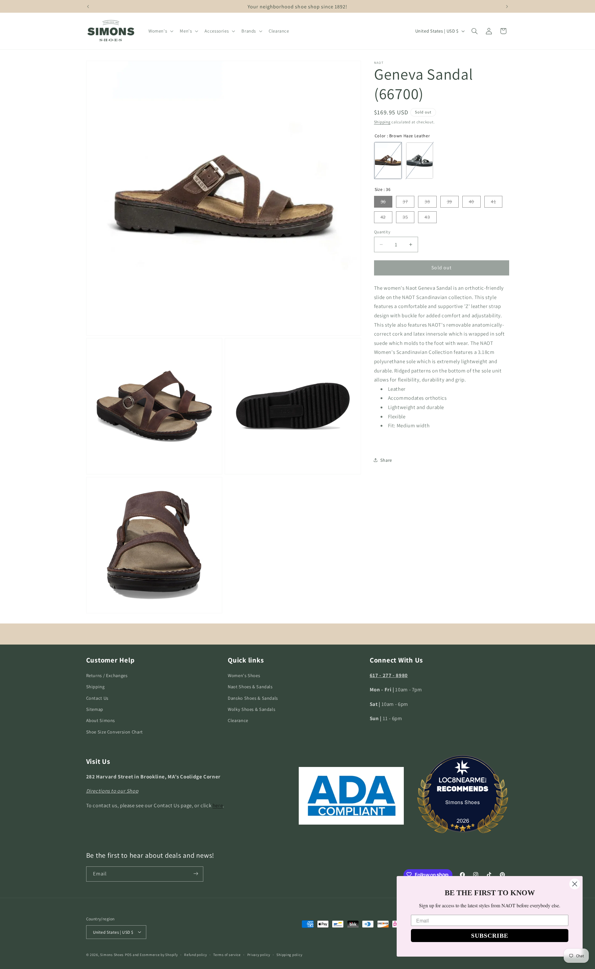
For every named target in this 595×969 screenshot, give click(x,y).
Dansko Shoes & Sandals (253, 698)
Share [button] (386, 460)
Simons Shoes (462, 802)
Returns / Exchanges (107, 675)
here (218, 805)
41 (493, 201)
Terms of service (227, 954)
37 (405, 201)
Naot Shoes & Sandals (250, 687)
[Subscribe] (195, 873)
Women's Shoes (244, 675)
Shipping (382, 122)
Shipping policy (289, 954)
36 (383, 201)
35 (405, 217)
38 (427, 201)
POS (128, 954)
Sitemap (94, 709)
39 (449, 201)
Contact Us (97, 698)
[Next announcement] (507, 6)
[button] (160, 31)
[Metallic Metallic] (420, 160)
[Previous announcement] (88, 6)
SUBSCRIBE (489, 935)
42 (383, 217)
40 (471, 201)
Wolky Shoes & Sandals (251, 709)
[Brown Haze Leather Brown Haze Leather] (388, 160)
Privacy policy (258, 954)
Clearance (238, 721)
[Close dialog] (574, 884)
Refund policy (195, 954)
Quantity (382, 232)
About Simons (100, 721)
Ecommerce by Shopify (159, 954)
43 (427, 217)
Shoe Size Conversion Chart (114, 732)
